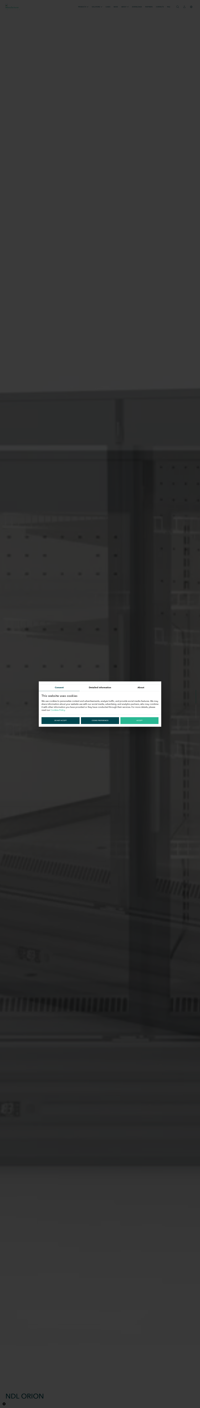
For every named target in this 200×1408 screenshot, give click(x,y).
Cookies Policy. (58, 710)
